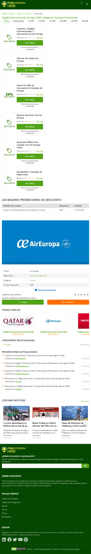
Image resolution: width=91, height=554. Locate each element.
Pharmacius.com (22, 366)
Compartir (69, 302)
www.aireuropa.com (38, 276)
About (4, 506)
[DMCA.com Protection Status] (18, 549)
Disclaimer (6, 517)
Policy (4, 513)
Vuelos (32, 280)
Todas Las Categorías (11, 502)
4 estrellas (84, 294)
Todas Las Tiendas (24, 14)
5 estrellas (87, 294)
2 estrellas (78, 294)
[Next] (85, 422)
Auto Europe (20, 358)
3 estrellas (81, 294)
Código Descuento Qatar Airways (18, 332)
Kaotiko (18, 389)
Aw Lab (18, 381)
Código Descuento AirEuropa (53, 332)
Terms (4, 509)
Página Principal (8, 14)
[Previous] (5, 422)
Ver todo (85, 401)
